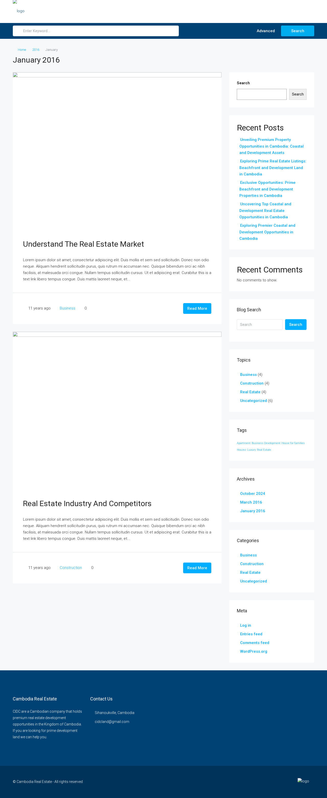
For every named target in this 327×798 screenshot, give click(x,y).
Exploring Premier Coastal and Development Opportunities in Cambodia (267, 232)
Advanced (265, 31)
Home (22, 50)
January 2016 (252, 511)
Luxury (251, 449)
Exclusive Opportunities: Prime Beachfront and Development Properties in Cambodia (267, 189)
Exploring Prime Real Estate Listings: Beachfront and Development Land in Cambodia (272, 167)
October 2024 (252, 493)
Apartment (244, 443)
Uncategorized (253, 400)
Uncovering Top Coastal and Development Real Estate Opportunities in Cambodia (265, 210)
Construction (71, 567)
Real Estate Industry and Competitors (87, 503)
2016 (35, 50)
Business (67, 308)
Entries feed (251, 634)
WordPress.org (253, 651)
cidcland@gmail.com (112, 722)
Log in (245, 625)
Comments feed (254, 642)
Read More (197, 308)
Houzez (241, 449)
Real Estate (250, 392)
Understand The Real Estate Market (83, 244)
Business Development (266, 443)
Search (297, 31)
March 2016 (251, 502)
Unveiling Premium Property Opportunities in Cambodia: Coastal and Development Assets (271, 146)
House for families (293, 443)
